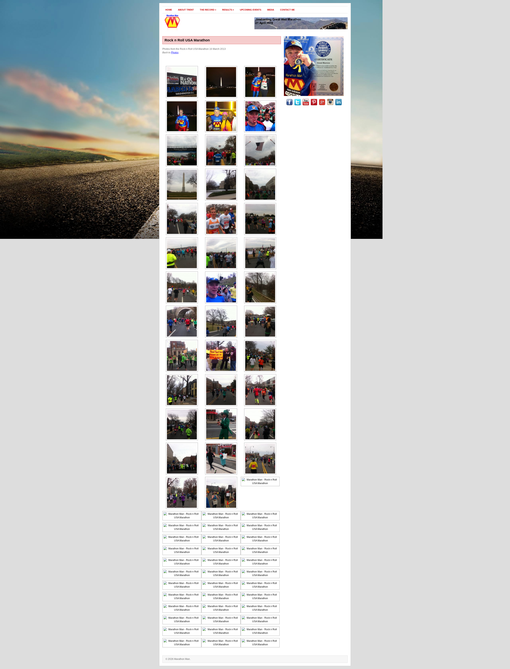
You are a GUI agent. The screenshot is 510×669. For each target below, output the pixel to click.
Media (270, 10)
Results (228, 10)
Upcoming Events (250, 10)
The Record (208, 10)
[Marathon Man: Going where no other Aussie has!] (190, 30)
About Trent (186, 10)
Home (168, 10)
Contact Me (287, 10)
